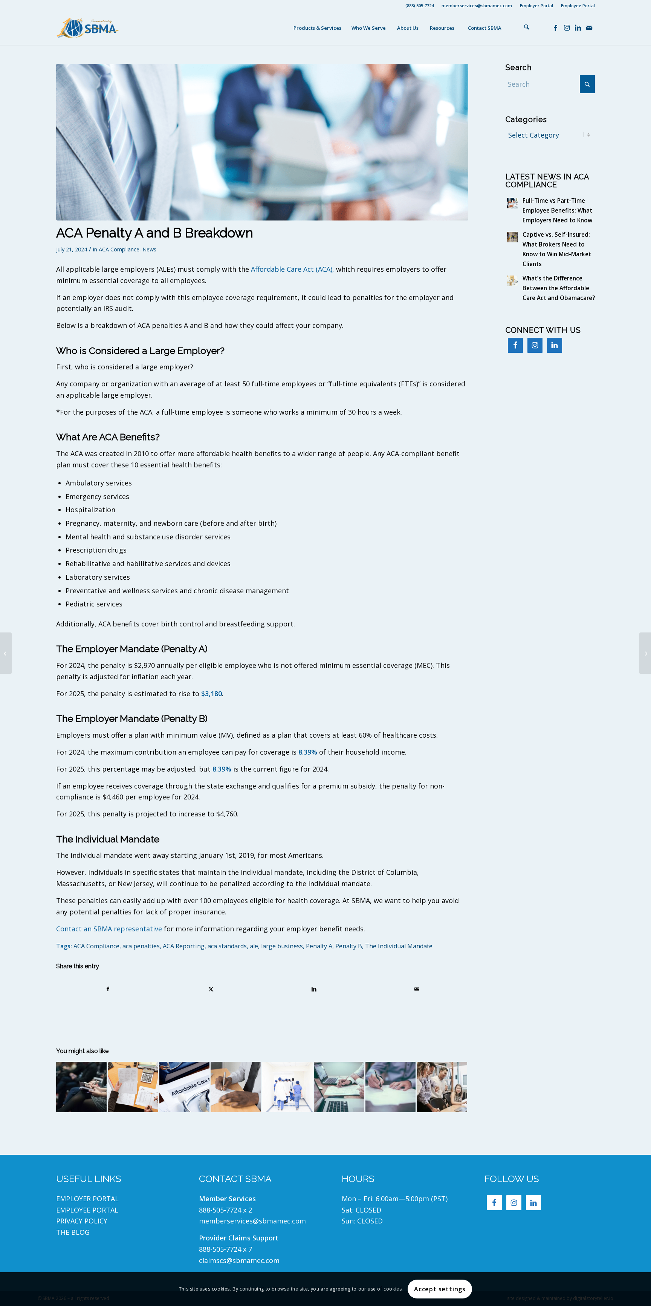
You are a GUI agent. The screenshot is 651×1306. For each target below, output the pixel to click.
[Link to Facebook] (555, 27)
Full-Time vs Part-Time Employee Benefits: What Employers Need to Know (557, 210)
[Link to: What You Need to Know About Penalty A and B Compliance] (390, 1087)
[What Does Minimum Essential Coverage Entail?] (6, 653)
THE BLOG (73, 1232)
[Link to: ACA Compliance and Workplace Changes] (184, 1087)
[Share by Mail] (416, 989)
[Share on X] (211, 989)
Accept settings (440, 1289)
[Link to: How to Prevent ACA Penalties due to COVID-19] (133, 1087)
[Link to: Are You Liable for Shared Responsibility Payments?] (442, 1087)
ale (254, 946)
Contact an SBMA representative (109, 928)
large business (282, 946)
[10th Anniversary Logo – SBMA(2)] (88, 28)
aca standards (227, 946)
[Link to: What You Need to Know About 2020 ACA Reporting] (81, 1087)
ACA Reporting (184, 946)
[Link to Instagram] (566, 27)
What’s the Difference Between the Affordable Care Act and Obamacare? (559, 288)
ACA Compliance (119, 249)
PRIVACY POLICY (82, 1220)
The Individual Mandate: (399, 946)
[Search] (527, 28)
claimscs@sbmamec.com (239, 1260)
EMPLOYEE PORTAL (87, 1209)
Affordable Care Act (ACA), (292, 269)
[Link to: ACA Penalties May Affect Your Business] (236, 1087)
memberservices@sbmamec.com (477, 5)
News (149, 249)
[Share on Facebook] (108, 989)
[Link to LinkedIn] (578, 27)
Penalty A (319, 946)
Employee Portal (578, 5)
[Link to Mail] (589, 27)
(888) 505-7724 (419, 5)
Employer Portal (536, 5)
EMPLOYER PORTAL (87, 1198)
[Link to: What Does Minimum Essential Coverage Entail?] (287, 1087)
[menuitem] (420, 6)
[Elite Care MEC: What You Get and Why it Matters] (645, 653)
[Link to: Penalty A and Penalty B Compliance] (339, 1087)
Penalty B (348, 946)
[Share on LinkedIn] (314, 989)
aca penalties (141, 946)
